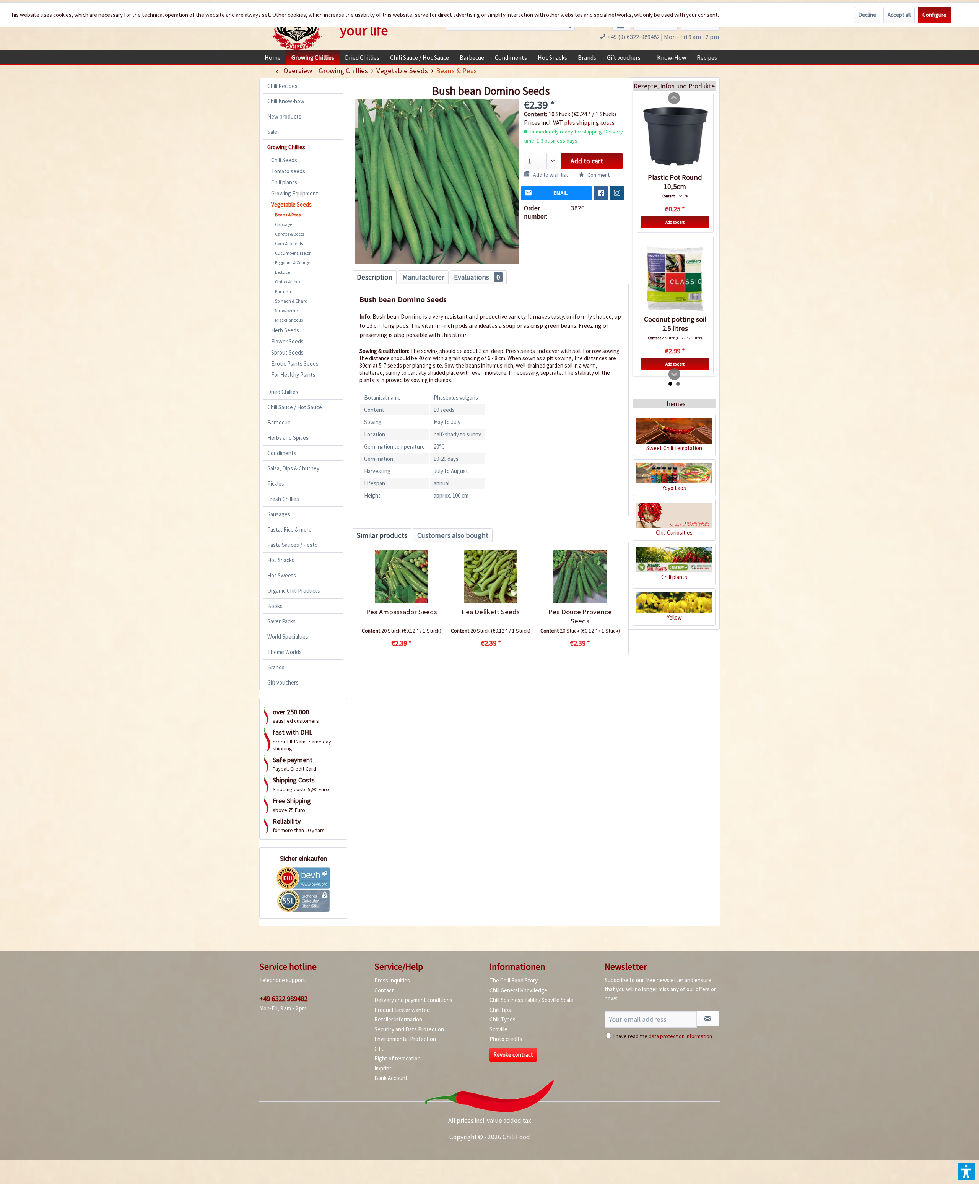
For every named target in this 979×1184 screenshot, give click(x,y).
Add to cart (587, 161)
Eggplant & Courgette (295, 262)
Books (275, 606)
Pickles (275, 483)
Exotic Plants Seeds (295, 363)
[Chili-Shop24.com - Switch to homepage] (296, 28)
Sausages (278, 514)
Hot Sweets (281, 575)
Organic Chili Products (293, 590)
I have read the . (663, 1036)
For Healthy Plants (293, 374)
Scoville (498, 1029)
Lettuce (282, 272)
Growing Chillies (286, 147)
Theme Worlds (284, 651)
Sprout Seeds (287, 352)
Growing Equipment (294, 193)
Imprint (383, 1068)
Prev (674, 98)
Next (674, 374)
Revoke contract (513, 1054)
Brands (276, 667)
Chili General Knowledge (518, 990)
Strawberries (287, 310)
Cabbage (283, 224)
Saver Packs (281, 621)
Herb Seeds (285, 330)
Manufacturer (423, 277)
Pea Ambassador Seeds (401, 611)
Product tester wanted (402, 1009)
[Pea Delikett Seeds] (490, 576)
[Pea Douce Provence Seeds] (580, 576)
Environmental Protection (405, 1039)
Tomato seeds (288, 171)
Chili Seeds (284, 160)
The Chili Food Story (514, 980)
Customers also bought (452, 535)
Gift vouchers (283, 682)
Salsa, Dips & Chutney (293, 468)
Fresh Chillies (283, 499)
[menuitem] (272, 57)
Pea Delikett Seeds (491, 611)
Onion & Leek (288, 282)
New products (284, 116)
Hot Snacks (280, 560)
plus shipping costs (589, 122)
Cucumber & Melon (293, 253)
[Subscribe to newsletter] (707, 1018)
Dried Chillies (282, 391)
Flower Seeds (287, 341)
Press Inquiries (392, 980)
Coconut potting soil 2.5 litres (675, 324)
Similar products (382, 535)
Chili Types (503, 1019)
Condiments (281, 453)
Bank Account (391, 1078)
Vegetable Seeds (291, 204)
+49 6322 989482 (283, 998)
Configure (934, 14)
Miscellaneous (289, 320)
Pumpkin (284, 291)
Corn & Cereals (289, 243)
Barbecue (279, 422)
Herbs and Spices (288, 437)
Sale (272, 131)
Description (374, 277)
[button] (966, 1171)
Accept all (899, 14)
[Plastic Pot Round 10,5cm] (675, 136)
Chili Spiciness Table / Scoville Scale (531, 999)
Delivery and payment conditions (413, 999)
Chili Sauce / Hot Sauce (294, 407)
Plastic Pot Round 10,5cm (675, 182)
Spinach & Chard (291, 301)
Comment (598, 174)
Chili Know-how (285, 101)
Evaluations (477, 277)
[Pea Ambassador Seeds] (401, 576)
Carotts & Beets (289, 234)
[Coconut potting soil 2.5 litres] (675, 278)
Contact (384, 990)
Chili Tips (500, 1009)
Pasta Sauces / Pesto (292, 544)
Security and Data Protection (409, 1029)
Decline (867, 14)
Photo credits (506, 1039)
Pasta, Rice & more (289, 529)
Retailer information (398, 1019)
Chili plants (284, 182)
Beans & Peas (288, 215)
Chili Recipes (282, 85)
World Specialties (287, 636)
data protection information (680, 1036)
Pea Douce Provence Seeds (580, 616)
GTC (379, 1048)
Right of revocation (397, 1058)
